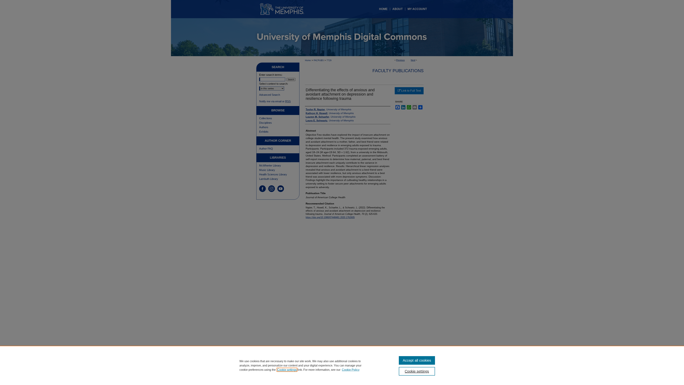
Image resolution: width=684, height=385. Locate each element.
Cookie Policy (350, 369)
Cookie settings (287, 369)
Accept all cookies (417, 360)
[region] (342, 365)
